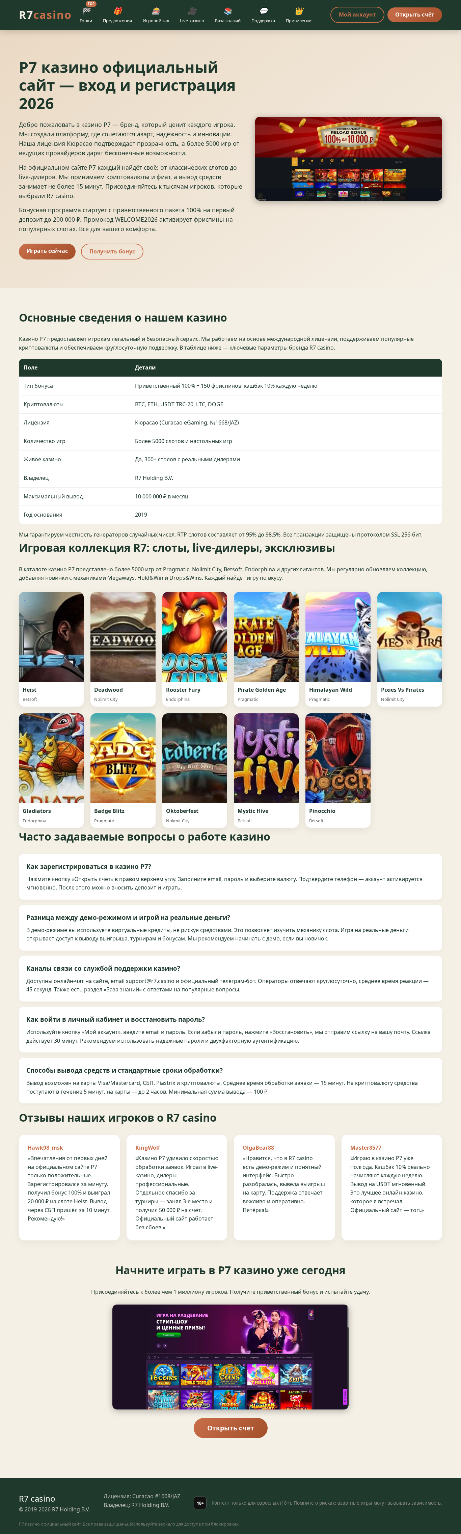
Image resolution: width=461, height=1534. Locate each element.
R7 (45, 14)
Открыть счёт (414, 14)
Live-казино (192, 15)
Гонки (87, 14)
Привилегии (298, 15)
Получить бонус (112, 251)
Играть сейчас (47, 250)
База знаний (228, 15)
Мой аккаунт (357, 14)
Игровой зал (156, 15)
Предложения (117, 15)
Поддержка (263, 15)
